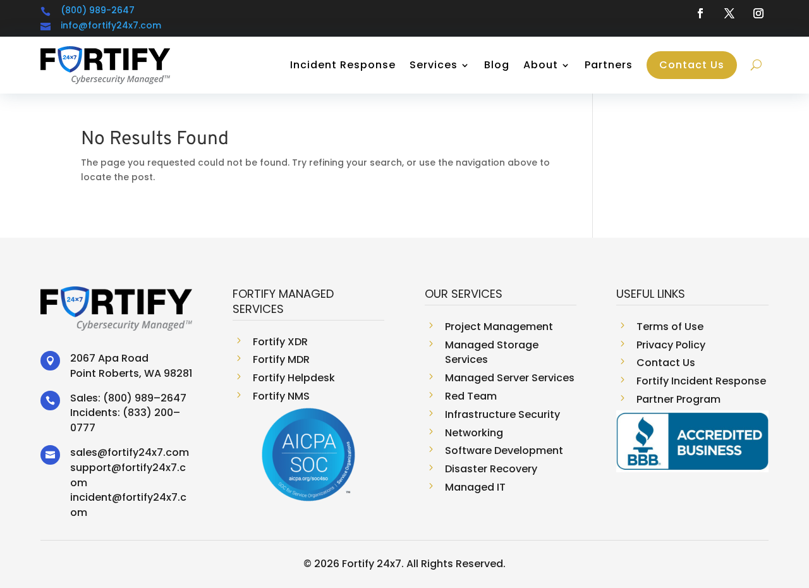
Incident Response (343, 65)
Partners (609, 65)
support (90, 467)
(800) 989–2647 (144, 398)
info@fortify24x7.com (111, 25)
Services (434, 65)
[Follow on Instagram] (758, 13)
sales (83, 452)
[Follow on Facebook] (700, 13)
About (540, 65)
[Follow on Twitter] (729, 13)
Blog (496, 65)
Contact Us (691, 65)
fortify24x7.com (148, 452)
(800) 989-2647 (98, 10)
